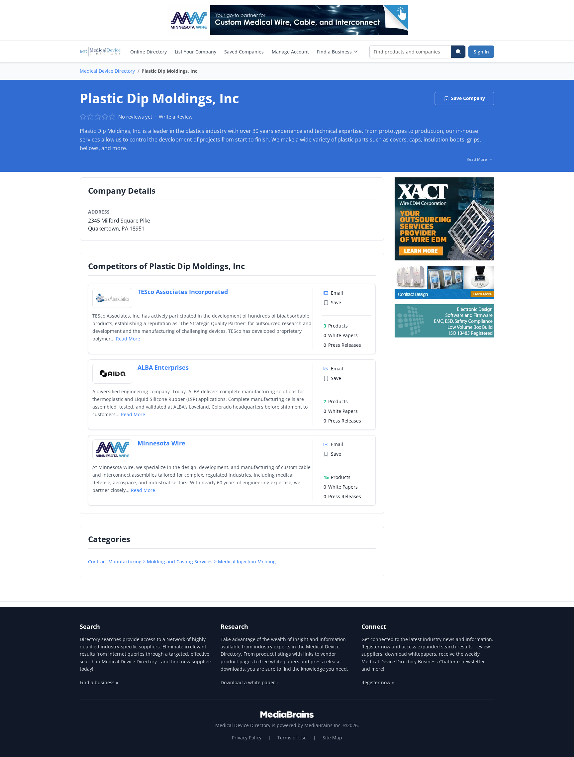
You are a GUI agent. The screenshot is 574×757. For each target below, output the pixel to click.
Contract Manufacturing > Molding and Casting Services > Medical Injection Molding (182, 561)
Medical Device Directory (107, 71)
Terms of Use (292, 737)
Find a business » (99, 682)
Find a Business (334, 51)
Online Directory (148, 51)
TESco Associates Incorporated (183, 292)
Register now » (377, 682)
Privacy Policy (246, 737)
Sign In (481, 51)
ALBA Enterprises (163, 367)
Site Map (332, 737)
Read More (128, 338)
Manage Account (290, 51)
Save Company (468, 98)
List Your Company (195, 51)
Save (336, 302)
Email (337, 293)
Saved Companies (244, 51)
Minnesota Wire (161, 443)
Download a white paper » (250, 682)
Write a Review (176, 116)
